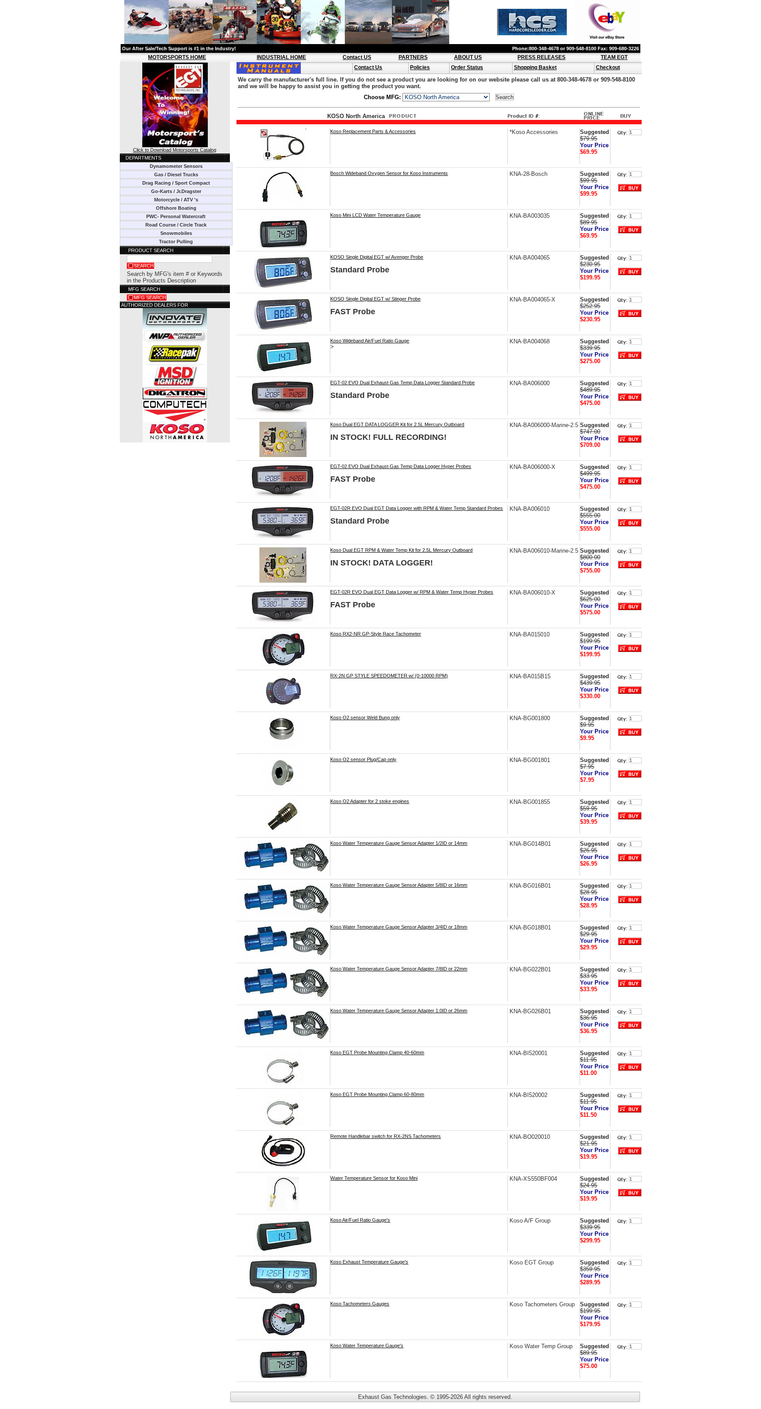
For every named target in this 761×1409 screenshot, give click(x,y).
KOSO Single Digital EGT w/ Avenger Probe (376, 257)
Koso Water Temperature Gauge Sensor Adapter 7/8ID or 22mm (398, 968)
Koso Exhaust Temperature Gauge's (369, 1261)
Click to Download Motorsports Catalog (174, 149)
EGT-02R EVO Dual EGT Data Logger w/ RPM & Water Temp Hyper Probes (411, 592)
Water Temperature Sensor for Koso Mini (373, 1178)
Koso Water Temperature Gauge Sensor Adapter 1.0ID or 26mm (398, 1010)
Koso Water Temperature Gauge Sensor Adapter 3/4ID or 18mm (398, 926)
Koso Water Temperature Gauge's (366, 1345)
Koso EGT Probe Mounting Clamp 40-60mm (377, 1052)
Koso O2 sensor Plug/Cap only (363, 759)
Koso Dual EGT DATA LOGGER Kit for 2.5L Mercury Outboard (397, 424)
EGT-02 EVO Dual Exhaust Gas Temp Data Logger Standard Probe (402, 382)
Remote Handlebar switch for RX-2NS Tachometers (385, 1136)
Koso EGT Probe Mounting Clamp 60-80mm (377, 1094)
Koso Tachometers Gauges (359, 1303)
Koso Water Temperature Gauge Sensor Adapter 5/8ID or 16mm (398, 885)
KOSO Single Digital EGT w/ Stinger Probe (375, 298)
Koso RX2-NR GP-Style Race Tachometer (375, 633)
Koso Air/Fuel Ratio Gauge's (360, 1220)
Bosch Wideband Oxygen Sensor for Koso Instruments (389, 173)
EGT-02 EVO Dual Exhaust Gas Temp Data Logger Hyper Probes (400, 466)
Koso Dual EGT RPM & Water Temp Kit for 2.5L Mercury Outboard (401, 550)
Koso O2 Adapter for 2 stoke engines (369, 801)
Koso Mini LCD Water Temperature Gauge (375, 215)
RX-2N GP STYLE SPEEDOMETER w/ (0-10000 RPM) (389, 675)
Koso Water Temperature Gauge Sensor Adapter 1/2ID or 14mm (398, 843)
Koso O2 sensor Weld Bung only (365, 717)
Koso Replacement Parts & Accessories (373, 131)
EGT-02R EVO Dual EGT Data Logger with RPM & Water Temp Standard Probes (416, 508)
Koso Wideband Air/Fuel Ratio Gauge (369, 340)
